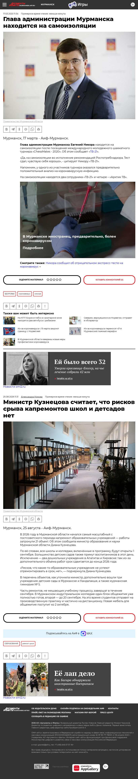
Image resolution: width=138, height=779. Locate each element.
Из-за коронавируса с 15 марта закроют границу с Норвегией (38, 329)
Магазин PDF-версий (85, 712)
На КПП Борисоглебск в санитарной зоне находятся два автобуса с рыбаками (40, 319)
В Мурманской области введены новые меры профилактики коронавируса (41, 340)
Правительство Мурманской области (23, 121)
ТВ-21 (93, 151)
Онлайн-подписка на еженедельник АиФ (82, 708)
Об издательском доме (44, 708)
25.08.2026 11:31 (10, 396)
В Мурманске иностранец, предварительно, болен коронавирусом (69, 238)
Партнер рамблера (60, 767)
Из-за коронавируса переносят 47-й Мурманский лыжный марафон (103, 329)
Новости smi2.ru (14, 386)
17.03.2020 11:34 (10, 13)
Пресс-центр (106, 712)
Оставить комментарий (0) (109, 280)
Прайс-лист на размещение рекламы (51, 712)
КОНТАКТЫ (113, 708)
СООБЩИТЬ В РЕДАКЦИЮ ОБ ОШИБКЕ (49, 716)
